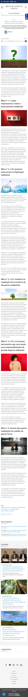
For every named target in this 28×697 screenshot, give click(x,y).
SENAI (11, 1)
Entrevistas (14, 673)
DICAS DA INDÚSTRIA (14, 13)
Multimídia (14, 681)
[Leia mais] (14, 555)
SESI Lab (4, 526)
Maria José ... (10, 31)
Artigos (4, 530)
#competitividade (14, 509)
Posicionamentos (14, 677)
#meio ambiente (5, 509)
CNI (4, 1)
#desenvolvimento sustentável (8, 507)
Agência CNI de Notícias (7, 514)
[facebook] (6, 665)
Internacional (5, 534)
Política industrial (7, 627)
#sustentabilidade (20, 507)
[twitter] (10, 665)
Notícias (14, 671)
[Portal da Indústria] (1, 1)
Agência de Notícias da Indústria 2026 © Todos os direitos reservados (14, 690)
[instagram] (14, 665)
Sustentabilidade (7, 565)
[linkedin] (21, 665)
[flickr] (17, 665)
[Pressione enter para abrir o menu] (2, 7)
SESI (7, 1)
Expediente (14, 683)
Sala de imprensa (14, 679)
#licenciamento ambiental (7, 511)
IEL (15, 1)
